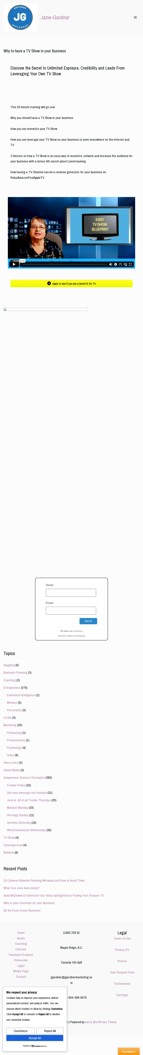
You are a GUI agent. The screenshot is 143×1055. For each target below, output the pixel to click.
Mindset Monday (17, 807)
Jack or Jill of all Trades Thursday (29, 800)
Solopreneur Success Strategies (24, 777)
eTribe (7, 717)
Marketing (10, 725)
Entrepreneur (11, 687)
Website (8, 852)
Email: (50, 602)
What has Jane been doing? (21, 888)
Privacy (122, 961)
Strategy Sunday (18, 815)
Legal (21, 965)
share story (10, 762)
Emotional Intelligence (21, 695)
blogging (9, 665)
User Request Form (122, 972)
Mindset (12, 702)
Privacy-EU (122, 949)
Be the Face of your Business (21, 910)
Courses (21, 949)
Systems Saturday (19, 822)
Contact (21, 976)
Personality (14, 710)
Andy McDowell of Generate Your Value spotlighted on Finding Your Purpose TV (53, 895)
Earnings (122, 995)
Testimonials (122, 983)
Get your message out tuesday (27, 792)
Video (10, 755)
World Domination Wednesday (26, 830)
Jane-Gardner (55, 17)
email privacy (78, 631)
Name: (50, 585)
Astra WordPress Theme (101, 1022)
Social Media (11, 770)
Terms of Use (122, 938)
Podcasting (14, 732)
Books (21, 938)
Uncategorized (12, 845)
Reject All (50, 1031)
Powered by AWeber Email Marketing (71, 636)
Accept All (35, 1038)
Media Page (21, 971)
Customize (21, 1031)
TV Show (9, 837)
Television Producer (20, 954)
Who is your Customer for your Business (29, 903)
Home (21, 932)
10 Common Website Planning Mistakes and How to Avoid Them (44, 880)
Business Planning (15, 672)
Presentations (16, 740)
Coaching (9, 680)
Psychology (14, 747)
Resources (21, 960)
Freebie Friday (16, 785)
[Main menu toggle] (135, 17)
